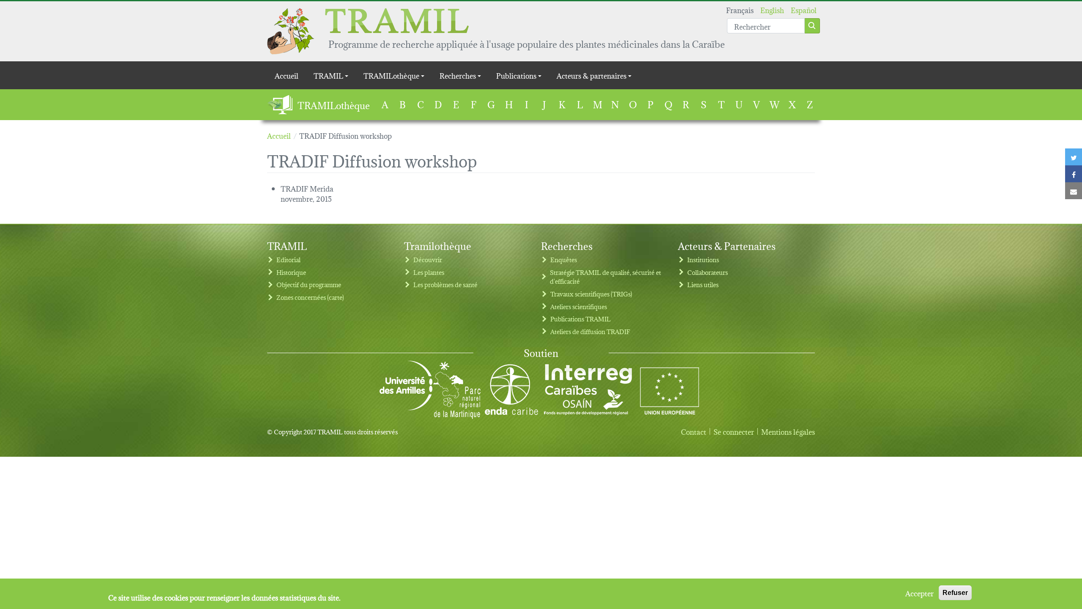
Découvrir (427, 259)
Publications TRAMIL (580, 319)
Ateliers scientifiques (578, 306)
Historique (291, 272)
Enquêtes (563, 259)
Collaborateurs (707, 272)
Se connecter (733, 431)
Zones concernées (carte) (310, 297)
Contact (693, 431)
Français (740, 9)
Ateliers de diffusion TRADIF (590, 331)
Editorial (288, 259)
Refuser (955, 592)
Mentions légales (788, 431)
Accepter (919, 592)
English (772, 9)
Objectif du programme (308, 284)
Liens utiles (703, 284)
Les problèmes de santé (445, 284)
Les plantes (428, 272)
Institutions (703, 259)
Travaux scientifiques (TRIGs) (591, 294)
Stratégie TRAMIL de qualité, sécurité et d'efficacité (605, 276)
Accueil (286, 75)
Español (804, 9)
